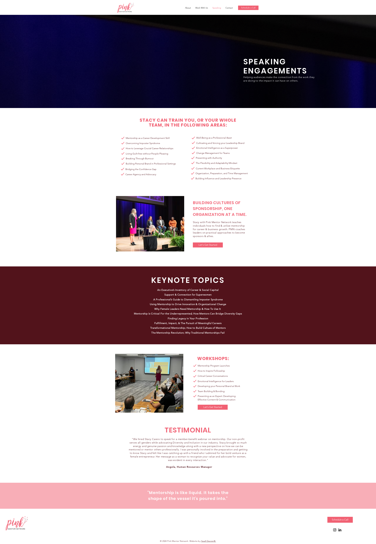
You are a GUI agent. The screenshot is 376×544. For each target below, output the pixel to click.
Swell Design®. (208, 541)
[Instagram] (335, 530)
